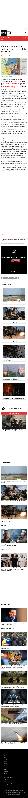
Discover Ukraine (7, 775)
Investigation (6, 767)
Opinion (5, 761)
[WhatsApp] (11, 278)
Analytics (5, 765)
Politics (5, 769)
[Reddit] (2, 278)
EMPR (2, 234)
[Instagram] (11, 29)
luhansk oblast (17, 243)
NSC (23, 243)
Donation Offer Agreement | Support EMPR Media (15, 783)
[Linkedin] (6, 29)
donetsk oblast (4, 243)
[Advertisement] (14, 14)
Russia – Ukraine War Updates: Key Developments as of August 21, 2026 (11, 340)
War (4, 755)
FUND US (6, 779)
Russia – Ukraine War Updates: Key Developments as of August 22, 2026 (11, 321)
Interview (5, 763)
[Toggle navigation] (25, 33)
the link (6, 239)
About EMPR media (8, 777)
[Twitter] (2, 29)
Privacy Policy (7, 781)
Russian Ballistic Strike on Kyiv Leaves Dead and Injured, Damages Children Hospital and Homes (14, 397)
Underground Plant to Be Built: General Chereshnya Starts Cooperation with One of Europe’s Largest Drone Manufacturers (13, 569)
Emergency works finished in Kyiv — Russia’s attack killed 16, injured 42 (13, 359)
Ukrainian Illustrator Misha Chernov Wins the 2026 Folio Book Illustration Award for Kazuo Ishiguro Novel (13, 667)
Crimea (5, 759)
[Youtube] (9, 29)
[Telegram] (17, 278)
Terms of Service (7, 784)
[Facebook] (4, 29)
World (5, 757)
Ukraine (5, 753)
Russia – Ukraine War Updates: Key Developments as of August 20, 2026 (11, 378)
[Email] (14, 278)
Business (6, 771)
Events (5, 773)
